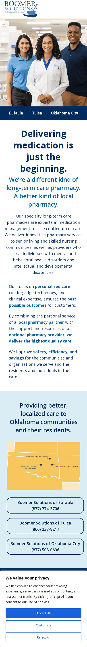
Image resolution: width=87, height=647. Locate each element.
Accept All (44, 613)
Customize (43, 625)
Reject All (43, 637)
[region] (43, 609)
